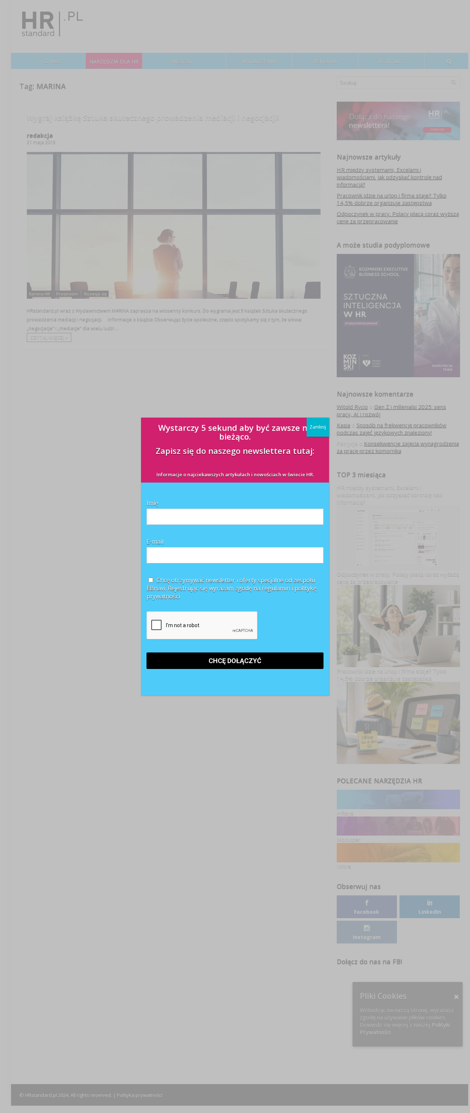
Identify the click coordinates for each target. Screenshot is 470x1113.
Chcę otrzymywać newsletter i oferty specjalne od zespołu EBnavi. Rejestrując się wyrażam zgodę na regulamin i (232, 588)
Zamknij (318, 427)
